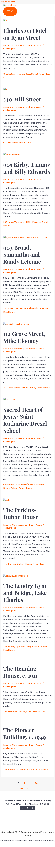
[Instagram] (32, 808)
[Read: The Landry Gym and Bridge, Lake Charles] (15, 576)
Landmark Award (33, 45)
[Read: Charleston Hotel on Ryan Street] (6, 20)
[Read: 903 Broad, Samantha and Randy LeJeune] (25, 237)
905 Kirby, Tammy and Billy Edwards (26, 168)
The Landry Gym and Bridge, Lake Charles (25, 592)
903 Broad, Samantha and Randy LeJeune (22, 254)
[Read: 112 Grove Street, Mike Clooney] (16, 324)
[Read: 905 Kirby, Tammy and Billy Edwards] (11, 154)
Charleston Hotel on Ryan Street (25, 34)
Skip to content (8, 1)
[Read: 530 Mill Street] (5, 89)
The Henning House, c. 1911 (20, 672)
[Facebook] (22, 808)
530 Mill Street (22, 99)
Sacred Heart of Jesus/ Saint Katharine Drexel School (25, 420)
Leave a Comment (13, 45)
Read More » (18, 142)
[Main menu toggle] (10, 11)
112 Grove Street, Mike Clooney (24, 337)
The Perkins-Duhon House (20, 513)
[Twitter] (27, 808)
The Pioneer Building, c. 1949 (24, 733)
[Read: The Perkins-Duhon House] (6, 500)
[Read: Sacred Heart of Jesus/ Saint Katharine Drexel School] (9, 399)
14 (36, 783)
